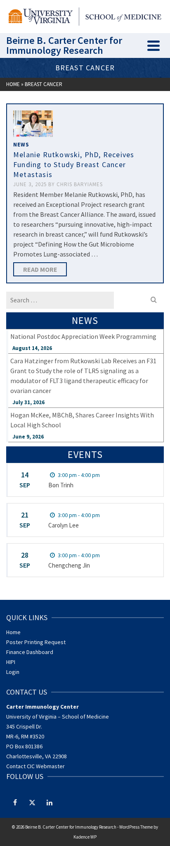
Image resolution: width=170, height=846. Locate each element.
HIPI (10, 662)
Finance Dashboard (29, 652)
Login (12, 672)
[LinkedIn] (49, 802)
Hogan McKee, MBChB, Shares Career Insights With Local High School (82, 420)
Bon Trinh (60, 485)
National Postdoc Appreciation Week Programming (83, 336)
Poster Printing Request (36, 642)
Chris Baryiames (80, 184)
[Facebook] (15, 802)
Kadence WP (85, 837)
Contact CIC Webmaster (35, 766)
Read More (40, 269)
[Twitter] (32, 802)
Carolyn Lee (63, 525)
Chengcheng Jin (69, 565)
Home (13, 632)
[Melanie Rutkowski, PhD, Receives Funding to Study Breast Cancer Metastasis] (33, 123)
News (21, 144)
